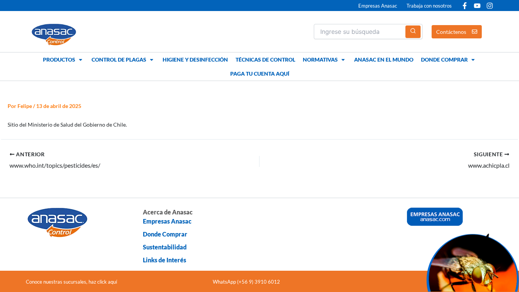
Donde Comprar (165, 234)
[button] (63, 59)
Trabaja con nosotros (429, 6)
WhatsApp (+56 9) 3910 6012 (246, 282)
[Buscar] (413, 31)
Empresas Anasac (377, 6)
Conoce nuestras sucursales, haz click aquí (71, 282)
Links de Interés (164, 259)
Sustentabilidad (165, 247)
